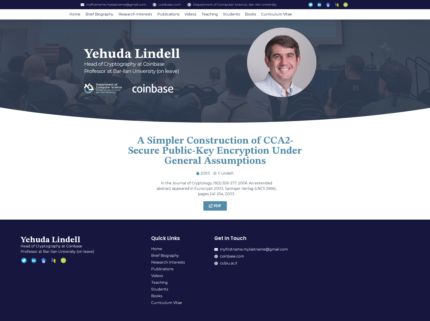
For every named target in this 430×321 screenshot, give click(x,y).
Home (74, 14)
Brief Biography (99, 14)
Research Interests (135, 14)
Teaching (209, 14)
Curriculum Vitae (276, 14)
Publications (168, 14)
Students (231, 14)
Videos (190, 14)
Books (250, 14)
